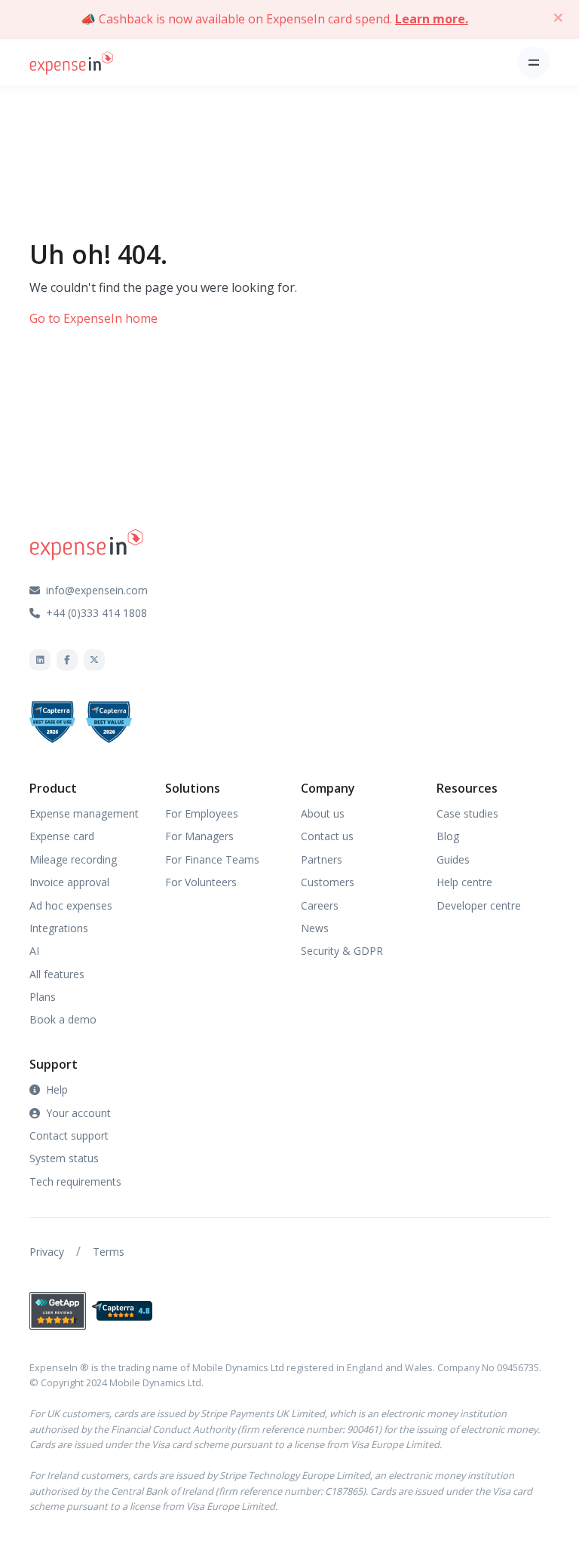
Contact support (69, 1135)
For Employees (201, 813)
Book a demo (62, 1019)
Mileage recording (73, 859)
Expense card (61, 836)
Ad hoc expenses (70, 905)
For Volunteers (201, 882)
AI (34, 951)
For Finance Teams (212, 859)
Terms (108, 1251)
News (315, 928)
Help (57, 1089)
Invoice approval (69, 882)
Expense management (84, 813)
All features (56, 974)
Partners (321, 859)
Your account (78, 1113)
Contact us (327, 836)
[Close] (558, 17)
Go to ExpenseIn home (93, 318)
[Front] (71, 62)
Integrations (58, 928)
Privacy (46, 1251)
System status (64, 1158)
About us (323, 813)
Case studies (467, 813)
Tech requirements (75, 1181)
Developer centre (479, 905)
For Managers (199, 836)
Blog (448, 836)
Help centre (464, 882)
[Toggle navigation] (533, 62)
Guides (453, 859)
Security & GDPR (342, 951)
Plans (42, 997)
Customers (327, 882)
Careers (320, 905)
